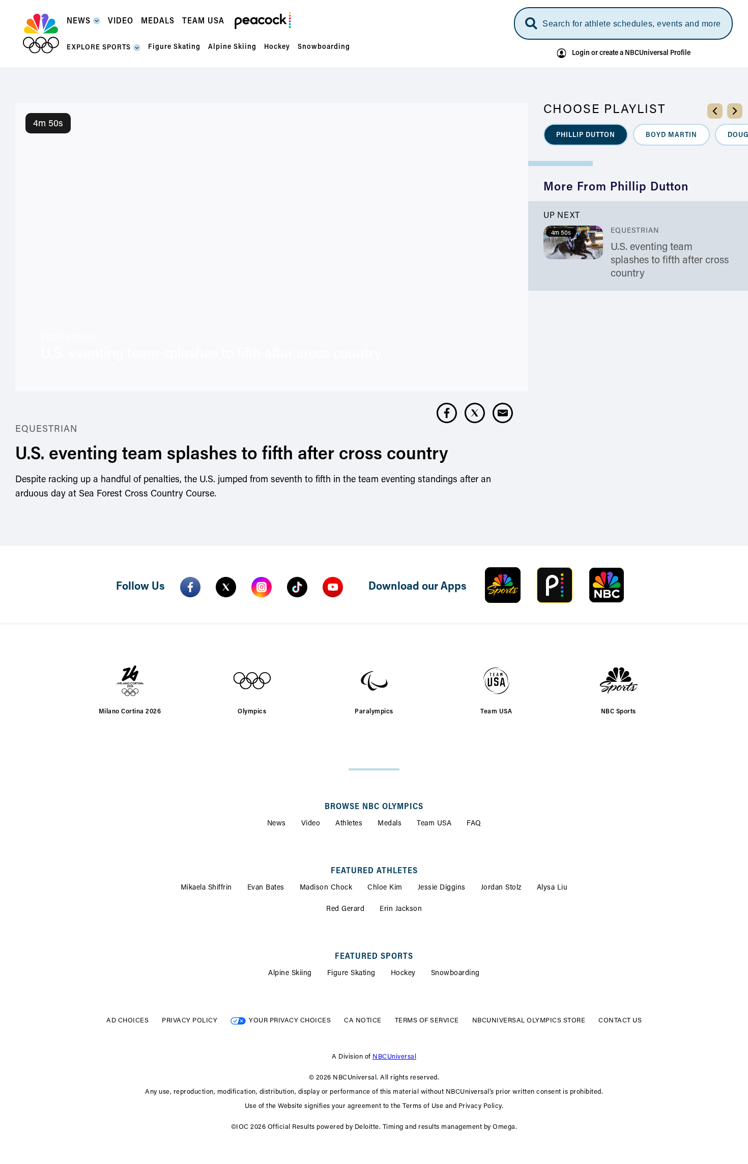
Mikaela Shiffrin (206, 888)
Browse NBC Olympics (374, 807)
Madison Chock (326, 888)
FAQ (474, 823)
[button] (83, 24)
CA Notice (363, 1020)
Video (311, 823)
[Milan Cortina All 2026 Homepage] (41, 33)
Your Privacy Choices (290, 1020)
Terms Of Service (427, 1020)
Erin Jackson (401, 909)
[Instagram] (261, 587)
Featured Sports (374, 956)
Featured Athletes (374, 871)
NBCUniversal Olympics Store (529, 1020)
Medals (389, 823)
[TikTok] (297, 587)
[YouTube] (333, 587)
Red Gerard (345, 909)
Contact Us (620, 1020)
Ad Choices (127, 1020)
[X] (226, 587)
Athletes (348, 823)
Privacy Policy (189, 1020)
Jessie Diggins (442, 888)
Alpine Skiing (290, 973)
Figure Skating (351, 973)
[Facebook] (190, 587)
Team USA (434, 823)
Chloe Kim (384, 888)
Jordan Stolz (501, 888)
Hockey (403, 973)
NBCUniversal (394, 1057)
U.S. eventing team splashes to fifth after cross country (670, 260)
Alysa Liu (552, 888)
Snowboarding (455, 973)
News (276, 823)
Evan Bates (265, 888)
